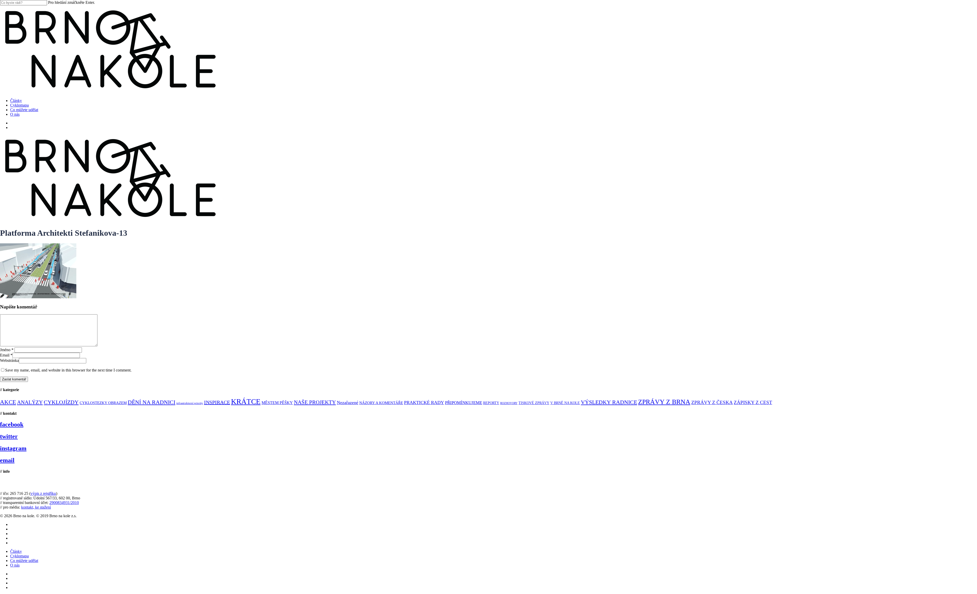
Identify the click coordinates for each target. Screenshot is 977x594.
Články (16, 551)
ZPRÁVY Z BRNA (664, 402)
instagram (13, 448)
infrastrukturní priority (189, 403)
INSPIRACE (217, 402)
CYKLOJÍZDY (61, 402)
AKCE (8, 402)
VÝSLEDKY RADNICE (609, 402)
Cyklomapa (19, 556)
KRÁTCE (246, 401)
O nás (15, 565)
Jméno (6, 350)
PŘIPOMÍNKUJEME (463, 402)
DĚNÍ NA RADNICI (151, 402)
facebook (11, 424)
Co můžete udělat (24, 560)
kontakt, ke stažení (36, 507)
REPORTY (491, 403)
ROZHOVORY (509, 403)
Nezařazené (347, 402)
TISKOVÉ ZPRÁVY (534, 403)
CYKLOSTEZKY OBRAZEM (103, 403)
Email (6, 355)
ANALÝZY (30, 402)
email (7, 460)
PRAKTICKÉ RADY (424, 402)
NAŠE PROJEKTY (315, 402)
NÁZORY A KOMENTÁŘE (381, 403)
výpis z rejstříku (43, 493)
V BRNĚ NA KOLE (565, 403)
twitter (9, 436)
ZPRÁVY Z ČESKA (712, 402)
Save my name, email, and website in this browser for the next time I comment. (68, 370)
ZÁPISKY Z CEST (753, 402)
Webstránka (9, 360)
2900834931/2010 (64, 502)
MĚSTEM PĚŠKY (277, 402)
